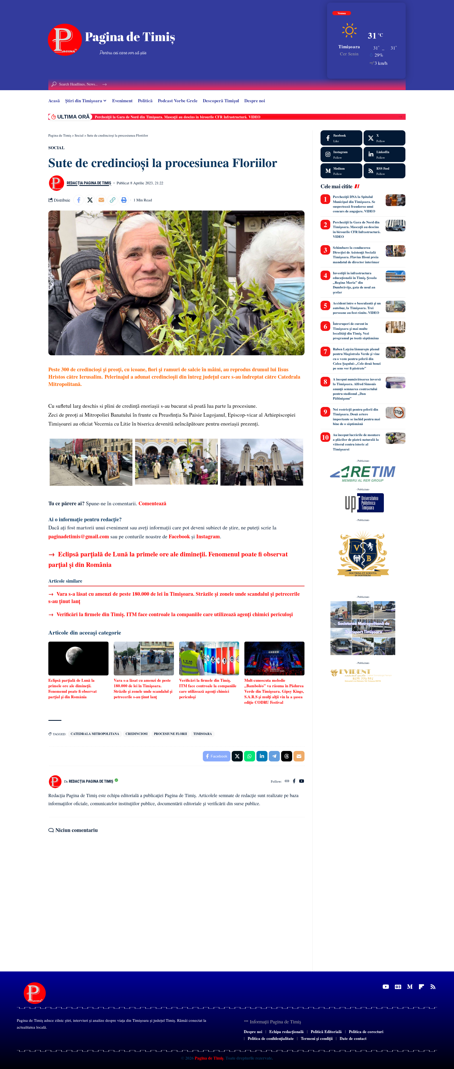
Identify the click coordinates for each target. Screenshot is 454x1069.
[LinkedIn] (384, 154)
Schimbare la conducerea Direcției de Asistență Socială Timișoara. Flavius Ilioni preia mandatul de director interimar (356, 254)
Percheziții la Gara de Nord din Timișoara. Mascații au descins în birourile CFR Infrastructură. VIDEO (356, 229)
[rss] (384, 171)
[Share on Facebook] (78, 200)
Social (56, 147)
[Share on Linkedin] (261, 756)
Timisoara (202, 734)
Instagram (208, 536)
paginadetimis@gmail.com (78, 536)
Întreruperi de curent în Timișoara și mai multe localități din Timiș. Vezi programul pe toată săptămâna (356, 330)
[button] (400, 117)
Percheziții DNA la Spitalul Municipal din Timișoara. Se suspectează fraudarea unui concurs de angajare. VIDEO (354, 203)
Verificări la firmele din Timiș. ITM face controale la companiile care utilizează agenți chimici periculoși (170, 614)
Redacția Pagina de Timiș (89, 183)
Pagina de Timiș (208, 1058)
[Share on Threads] (286, 756)
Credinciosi (137, 734)
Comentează (152, 503)
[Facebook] (294, 781)
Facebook (179, 536)
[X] (384, 138)
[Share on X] (90, 200)
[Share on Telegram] (274, 756)
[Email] (101, 200)
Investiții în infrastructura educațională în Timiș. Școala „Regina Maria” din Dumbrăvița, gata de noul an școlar (355, 282)
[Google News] (398, 987)
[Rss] (433, 987)
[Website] (287, 781)
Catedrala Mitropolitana (95, 734)
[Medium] (341, 171)
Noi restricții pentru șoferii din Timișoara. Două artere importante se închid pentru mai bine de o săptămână (356, 416)
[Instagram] (341, 154)
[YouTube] (301, 781)
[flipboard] (421, 987)
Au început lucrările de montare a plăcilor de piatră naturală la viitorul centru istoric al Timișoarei (356, 442)
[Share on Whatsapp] (249, 756)
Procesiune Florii (170, 734)
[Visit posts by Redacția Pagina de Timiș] (56, 183)
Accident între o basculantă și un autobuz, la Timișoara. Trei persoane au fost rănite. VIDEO (169, 117)
